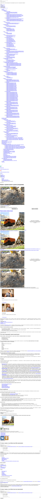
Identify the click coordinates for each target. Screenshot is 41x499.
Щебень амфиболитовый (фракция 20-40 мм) (13, 80)
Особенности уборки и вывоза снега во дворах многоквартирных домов (15, 146)
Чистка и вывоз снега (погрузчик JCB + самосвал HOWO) (15, 137)
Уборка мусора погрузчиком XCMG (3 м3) (12, 128)
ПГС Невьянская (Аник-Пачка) (11, 60)
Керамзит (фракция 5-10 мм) (10, 29)
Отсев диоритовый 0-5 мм (10, 39)
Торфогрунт (8, 70)
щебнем (8, 351)
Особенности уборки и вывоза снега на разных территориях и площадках (14, 144)
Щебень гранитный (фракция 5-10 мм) (12, 92)
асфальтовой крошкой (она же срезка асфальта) (34, 350)
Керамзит (5, 27)
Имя (0, 444)
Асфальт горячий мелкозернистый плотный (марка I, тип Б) (15, 15)
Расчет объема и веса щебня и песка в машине (10, 156)
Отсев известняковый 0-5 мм (11, 40)
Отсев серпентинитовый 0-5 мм (11, 41)
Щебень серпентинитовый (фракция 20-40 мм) (13, 116)
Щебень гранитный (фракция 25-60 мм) (12, 98)
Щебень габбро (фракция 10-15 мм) (11, 85)
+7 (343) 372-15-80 (2, 432)
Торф (4, 75)
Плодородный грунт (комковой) (11, 67)
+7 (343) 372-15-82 (2, 434)
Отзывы (3, 161)
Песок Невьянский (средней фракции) (12, 49)
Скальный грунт (6, 71)
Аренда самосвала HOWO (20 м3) (11, 123)
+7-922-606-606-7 (2, 467)
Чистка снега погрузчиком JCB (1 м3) (12, 135)
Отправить (2, 498)
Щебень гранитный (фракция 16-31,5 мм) (12, 96)
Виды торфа (6, 76)
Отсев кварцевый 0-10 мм (10, 45)
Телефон (1, 445)
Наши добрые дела (4, 158)
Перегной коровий (9, 33)
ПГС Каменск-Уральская (10, 59)
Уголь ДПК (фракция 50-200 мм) (11, 26)
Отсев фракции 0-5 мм (8, 37)
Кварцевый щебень (7, 106)
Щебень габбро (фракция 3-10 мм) (11, 82)
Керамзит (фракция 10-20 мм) (11, 30)
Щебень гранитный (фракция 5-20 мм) (12, 93)
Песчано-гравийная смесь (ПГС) (8, 58)
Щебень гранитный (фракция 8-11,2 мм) (12, 94)
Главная (3, 9)
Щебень (5, 78)
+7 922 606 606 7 (4, 302)
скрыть (5, 321)
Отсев (4, 34)
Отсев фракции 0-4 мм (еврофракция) (10, 35)
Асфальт (5, 10)
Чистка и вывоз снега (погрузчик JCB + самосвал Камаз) (14, 138)
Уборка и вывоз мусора (7, 124)
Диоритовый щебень (8, 101)
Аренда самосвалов (7, 122)
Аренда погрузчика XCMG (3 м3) (11, 121)
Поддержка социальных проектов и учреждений (10, 160)
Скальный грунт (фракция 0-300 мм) (12, 72)
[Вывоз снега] (2, 176)
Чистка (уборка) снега (8, 134)
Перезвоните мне (3, 440)
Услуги (3, 472)
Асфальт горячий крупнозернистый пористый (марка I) (14, 14)
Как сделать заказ (4, 141)
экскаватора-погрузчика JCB (14, 393)
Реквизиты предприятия (5, 458)
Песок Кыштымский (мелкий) (11, 57)
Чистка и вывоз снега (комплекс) (9, 136)
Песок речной (7, 53)
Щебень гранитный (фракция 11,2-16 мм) (12, 95)
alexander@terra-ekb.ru (3, 465)
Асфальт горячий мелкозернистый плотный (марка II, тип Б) (15, 20)
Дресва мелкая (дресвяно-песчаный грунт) (12, 23)
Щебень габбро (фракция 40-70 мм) (11, 89)
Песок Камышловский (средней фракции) (12, 52)
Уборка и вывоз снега (6, 131)
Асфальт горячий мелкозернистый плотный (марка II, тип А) (15, 18)
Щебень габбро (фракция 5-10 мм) (11, 83)
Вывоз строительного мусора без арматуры (8, 425)
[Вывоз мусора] (2, 175)
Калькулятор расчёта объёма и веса (6, 142)
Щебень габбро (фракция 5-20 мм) (11, 84)
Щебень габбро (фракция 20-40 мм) (11, 88)
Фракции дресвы (7, 22)
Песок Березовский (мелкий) (11, 56)
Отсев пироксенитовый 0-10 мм (11, 46)
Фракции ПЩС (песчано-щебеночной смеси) (11, 62)
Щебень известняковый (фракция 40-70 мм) (13, 105)
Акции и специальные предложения (7, 475)
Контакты (3, 457)
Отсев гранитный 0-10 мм (10, 44)
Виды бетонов (5, 154)
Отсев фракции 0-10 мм (8, 42)
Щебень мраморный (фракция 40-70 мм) (12, 111)
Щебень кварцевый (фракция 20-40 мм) (12, 108)
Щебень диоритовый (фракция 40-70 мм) (12, 103)
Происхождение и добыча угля (8, 153)
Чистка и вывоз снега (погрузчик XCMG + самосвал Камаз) (15, 139)
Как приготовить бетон (7, 155)
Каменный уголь (6, 24)
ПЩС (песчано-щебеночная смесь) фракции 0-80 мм (14, 65)
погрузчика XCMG (12, 394)
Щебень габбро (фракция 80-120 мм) (12, 90)
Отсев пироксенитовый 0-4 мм (11, 36)
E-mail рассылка (4, 143)
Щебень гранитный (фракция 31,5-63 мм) (12, 99)
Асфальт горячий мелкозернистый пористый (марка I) (14, 16)
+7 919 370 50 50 (4, 317)
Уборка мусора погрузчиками (9, 127)
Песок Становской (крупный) (11, 54)
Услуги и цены (4, 118)
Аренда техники (6, 119)
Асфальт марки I (7, 13)
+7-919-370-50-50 (2, 6)
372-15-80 (6, 205)
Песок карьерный (7, 48)
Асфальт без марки (7, 11)
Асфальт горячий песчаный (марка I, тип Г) (13, 17)
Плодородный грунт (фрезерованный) (12, 68)
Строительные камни (6, 150)
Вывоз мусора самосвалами (9, 125)
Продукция (3, 471)
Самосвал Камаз (4, 371)
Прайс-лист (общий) (4, 140)
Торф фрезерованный (10, 77)
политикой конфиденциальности (11, 446)
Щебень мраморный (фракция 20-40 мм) (12, 110)
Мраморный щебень (8, 109)
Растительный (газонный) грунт (11, 69)
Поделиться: (2, 182)
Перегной (6, 32)
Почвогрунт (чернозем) (7, 66)
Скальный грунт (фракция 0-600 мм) (12, 74)
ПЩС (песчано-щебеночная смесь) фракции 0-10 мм (14, 63)
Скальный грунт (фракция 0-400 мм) (12, 73)
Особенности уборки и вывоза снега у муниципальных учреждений (14, 148)
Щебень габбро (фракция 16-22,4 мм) (12, 87)
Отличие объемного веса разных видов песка (10, 157)
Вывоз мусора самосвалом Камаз (11, 126)
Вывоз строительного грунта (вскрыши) (12, 130)
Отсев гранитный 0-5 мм (10, 38)
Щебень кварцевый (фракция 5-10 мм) (12, 107)
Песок (4, 47)
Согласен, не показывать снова (4, 486)
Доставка (3, 473)
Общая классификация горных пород (9, 149)
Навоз (4, 31)
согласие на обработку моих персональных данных (25, 446)
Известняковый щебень (8, 104)
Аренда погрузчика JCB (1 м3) (35, 367)
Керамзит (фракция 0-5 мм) (10, 28)
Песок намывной (7, 50)
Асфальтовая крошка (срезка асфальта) (12, 12)
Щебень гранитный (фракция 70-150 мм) (12, 100)
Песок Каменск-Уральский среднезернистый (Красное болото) (15, 51)
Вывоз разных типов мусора (9, 129)
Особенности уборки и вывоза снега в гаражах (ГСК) (12, 145)
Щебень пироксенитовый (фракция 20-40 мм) (13, 113)
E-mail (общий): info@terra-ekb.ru (4, 435)
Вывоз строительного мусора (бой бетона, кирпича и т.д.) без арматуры (13, 230)
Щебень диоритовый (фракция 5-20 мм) (12, 102)
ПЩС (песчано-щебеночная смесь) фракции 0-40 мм (14, 64)
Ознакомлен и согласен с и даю (16, 446)
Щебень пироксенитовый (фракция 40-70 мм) (13, 114)
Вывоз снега (7, 132)
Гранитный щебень (7, 91)
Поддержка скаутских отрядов (8, 159)
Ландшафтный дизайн (7, 152)
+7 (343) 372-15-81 (2, 433)
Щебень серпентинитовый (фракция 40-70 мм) (13, 117)
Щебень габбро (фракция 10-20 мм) (11, 86)
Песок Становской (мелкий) (10, 55)
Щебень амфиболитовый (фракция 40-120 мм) (13, 81)
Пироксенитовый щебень (8, 112)
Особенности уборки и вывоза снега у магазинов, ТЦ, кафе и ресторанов (15, 147)
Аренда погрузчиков (8, 120)
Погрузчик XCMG (4, 368)
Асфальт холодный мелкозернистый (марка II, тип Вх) (14, 19)
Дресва (4, 21)
